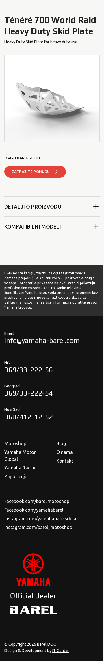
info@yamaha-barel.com (42, 340)
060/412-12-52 (28, 417)
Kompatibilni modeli (32, 226)
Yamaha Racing (20, 467)
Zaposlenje (15, 476)
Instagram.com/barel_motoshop (38, 527)
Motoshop (15, 443)
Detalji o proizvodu (32, 206)
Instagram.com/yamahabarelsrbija (40, 518)
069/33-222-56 (28, 370)
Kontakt (64, 460)
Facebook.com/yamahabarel (33, 510)
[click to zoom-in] (52, 98)
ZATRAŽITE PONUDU (31, 172)
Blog (61, 443)
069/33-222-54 (28, 393)
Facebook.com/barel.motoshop (36, 501)
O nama (64, 452)
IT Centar (60, 650)
